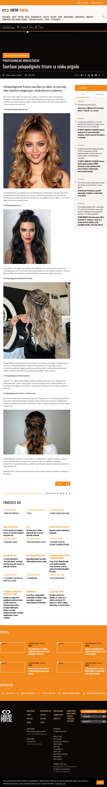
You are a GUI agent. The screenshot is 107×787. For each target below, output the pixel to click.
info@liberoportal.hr (60, 731)
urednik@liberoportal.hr (39, 734)
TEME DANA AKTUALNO (70, 719)
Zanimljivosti (58, 715)
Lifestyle (43, 715)
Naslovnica (31, 711)
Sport (42, 722)
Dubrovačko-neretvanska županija (71, 713)
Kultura (43, 718)
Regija (29, 722)
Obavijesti (57, 718)
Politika (29, 718)
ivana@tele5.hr (37, 744)
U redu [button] (100, 782)
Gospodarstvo (45, 711)
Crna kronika (58, 711)
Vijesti (29, 715)
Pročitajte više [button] (60, 784)
